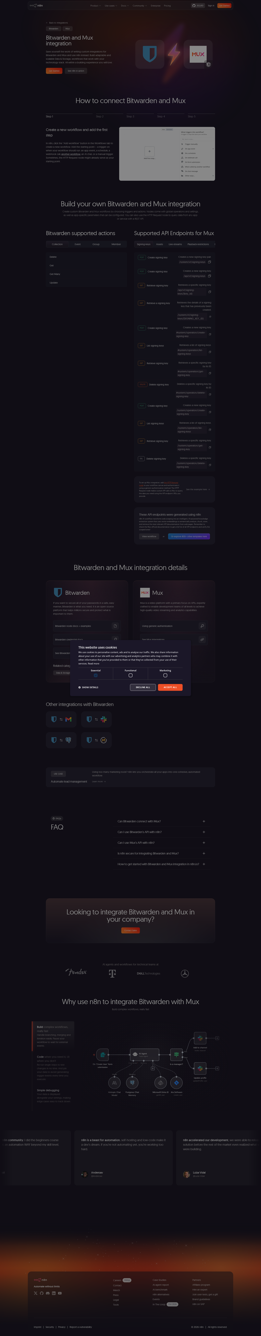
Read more (93, 663)
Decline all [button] (143, 687)
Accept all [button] (170, 687)
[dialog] (130, 668)
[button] (88, 687)
